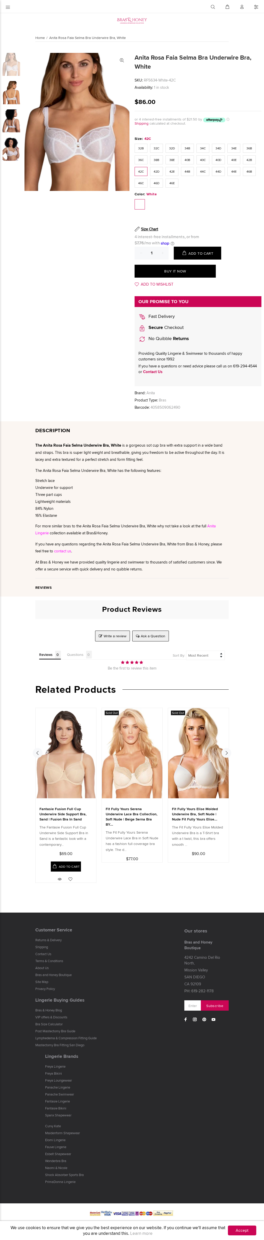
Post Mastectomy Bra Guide (55, 1031)
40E (234, 160)
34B (187, 148)
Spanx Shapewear (58, 1115)
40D (218, 160)
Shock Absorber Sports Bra (64, 1174)
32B (141, 148)
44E (234, 171)
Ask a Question (153, 636)
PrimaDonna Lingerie (60, 1181)
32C (156, 148)
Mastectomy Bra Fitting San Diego (59, 1045)
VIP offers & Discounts (51, 1017)
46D (156, 183)
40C (203, 160)
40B (187, 160)
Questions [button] (75, 654)
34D (218, 148)
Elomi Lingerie (55, 1140)
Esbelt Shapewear (58, 1154)
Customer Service (53, 930)
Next (226, 753)
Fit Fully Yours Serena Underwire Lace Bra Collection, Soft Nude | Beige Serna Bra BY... (132, 816)
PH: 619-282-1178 (199, 991)
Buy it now (175, 271)
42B (249, 160)
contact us (62, 551)
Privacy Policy (45, 988)
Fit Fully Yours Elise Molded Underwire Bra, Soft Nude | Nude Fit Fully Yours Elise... (195, 814)
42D (156, 171)
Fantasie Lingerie (57, 1101)
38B (156, 160)
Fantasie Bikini (55, 1108)
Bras (162, 400)
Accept (242, 1230)
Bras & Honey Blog (48, 1010)
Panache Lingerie (57, 1087)
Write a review (115, 636)
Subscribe (214, 1005)
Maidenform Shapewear (62, 1133)
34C (203, 148)
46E (172, 183)
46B (249, 171)
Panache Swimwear (59, 1094)
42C (141, 171)
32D (172, 148)
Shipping (141, 123)
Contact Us (152, 372)
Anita (150, 393)
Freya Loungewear (58, 1080)
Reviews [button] (46, 654)
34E (234, 148)
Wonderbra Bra (55, 1160)
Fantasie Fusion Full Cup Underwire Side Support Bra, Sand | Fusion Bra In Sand (63, 814)
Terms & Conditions (49, 961)
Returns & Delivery (48, 940)
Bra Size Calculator (49, 1024)
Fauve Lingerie (55, 1147)
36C (141, 160)
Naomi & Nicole (56, 1167)
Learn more (141, 1233)
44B (187, 171)
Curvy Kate (53, 1126)
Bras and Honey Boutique (53, 974)
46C (141, 183)
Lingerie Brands (61, 1056)
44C (203, 171)
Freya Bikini (53, 1073)
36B (249, 148)
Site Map (41, 981)
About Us (42, 967)
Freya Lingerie (55, 1066)
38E (172, 160)
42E (172, 171)
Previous (38, 753)
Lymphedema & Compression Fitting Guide (66, 1038)
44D (218, 171)
